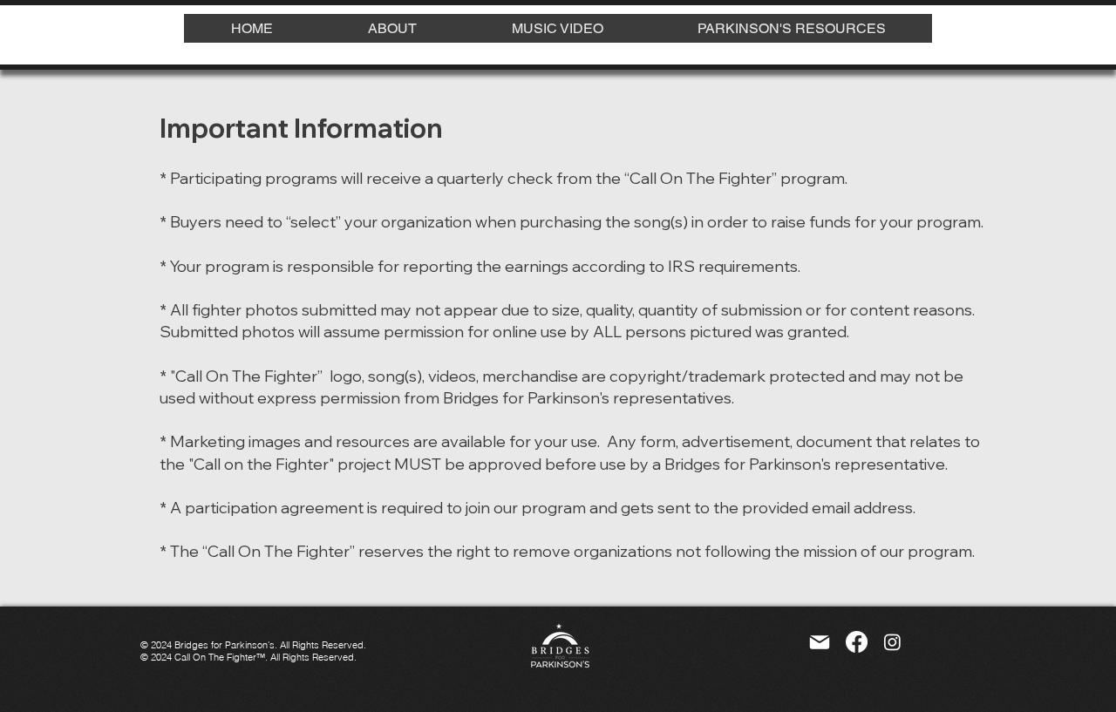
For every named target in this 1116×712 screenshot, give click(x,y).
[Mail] (819, 642)
